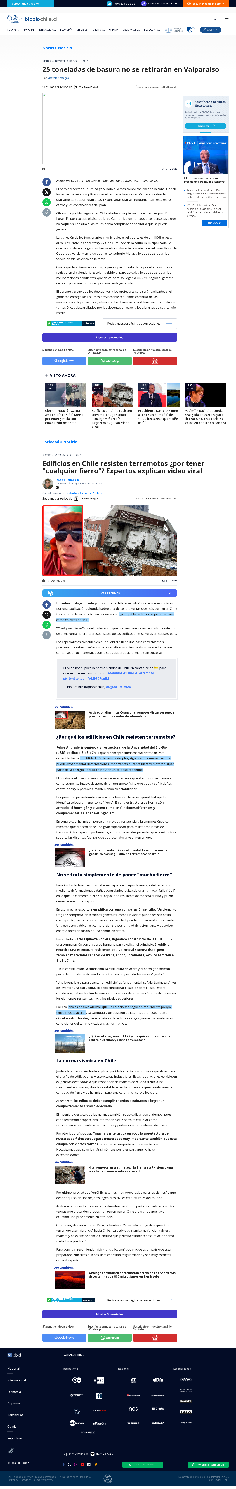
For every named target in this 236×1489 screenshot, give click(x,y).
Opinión (114, 29)
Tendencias (98, 29)
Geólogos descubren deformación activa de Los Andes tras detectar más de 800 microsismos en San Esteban (132, 1275)
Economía (66, 29)
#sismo (128, 673)
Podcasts (13, 29)
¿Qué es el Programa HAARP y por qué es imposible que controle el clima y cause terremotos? (129, 1038)
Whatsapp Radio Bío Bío (210, 1464)
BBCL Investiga (131, 29)
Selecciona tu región (25, 3)
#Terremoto (144, 673)
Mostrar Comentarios (109, 337)
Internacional (47, 29)
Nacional (28, 29)
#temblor (114, 673)
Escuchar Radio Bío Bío (207, 3)
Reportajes (14, 1438)
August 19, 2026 (118, 687)
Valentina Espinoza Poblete (84, 493)
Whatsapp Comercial (145, 1464)
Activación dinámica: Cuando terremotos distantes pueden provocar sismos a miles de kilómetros (132, 714)
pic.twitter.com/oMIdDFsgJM (86, 678)
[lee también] (71, 720)
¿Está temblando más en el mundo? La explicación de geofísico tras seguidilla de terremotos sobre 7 (128, 852)
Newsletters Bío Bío (124, 3)
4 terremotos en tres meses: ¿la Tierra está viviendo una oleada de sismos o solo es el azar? (131, 1169)
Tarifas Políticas (17, 1462)
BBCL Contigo (152, 29)
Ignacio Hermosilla (68, 480)
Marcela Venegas (58, 78)
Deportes (82, 29)
